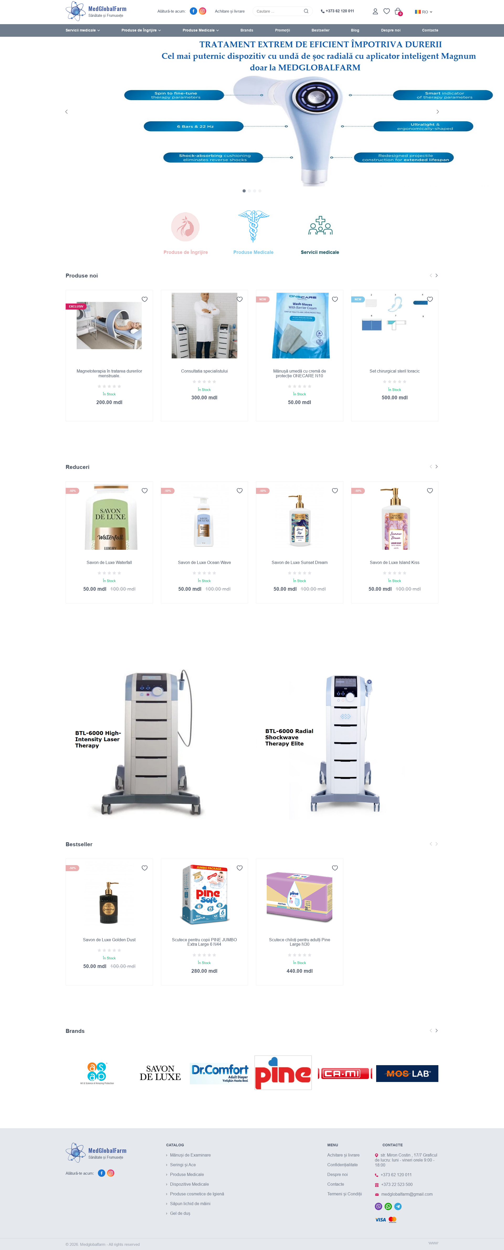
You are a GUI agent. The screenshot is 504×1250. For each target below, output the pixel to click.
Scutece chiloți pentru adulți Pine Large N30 (299, 942)
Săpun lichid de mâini (190, 1203)
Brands (246, 30)
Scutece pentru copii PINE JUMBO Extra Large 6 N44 (204, 942)
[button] (66, 112)
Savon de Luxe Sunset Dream (300, 562)
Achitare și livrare (230, 11)
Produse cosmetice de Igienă (197, 1193)
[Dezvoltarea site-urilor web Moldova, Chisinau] (433, 1243)
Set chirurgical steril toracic (395, 371)
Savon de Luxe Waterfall (109, 562)
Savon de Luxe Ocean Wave (204, 562)
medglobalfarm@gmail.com (407, 1194)
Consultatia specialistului (204, 371)
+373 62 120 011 (339, 11)
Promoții (282, 30)
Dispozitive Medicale (189, 1184)
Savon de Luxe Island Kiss (394, 562)
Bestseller (320, 30)
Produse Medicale (187, 1174)
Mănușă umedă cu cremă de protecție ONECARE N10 (299, 373)
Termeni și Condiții (344, 1193)
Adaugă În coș (109, 441)
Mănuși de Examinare (190, 1155)
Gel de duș (180, 1213)
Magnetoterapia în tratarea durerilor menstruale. (109, 373)
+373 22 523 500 (397, 1184)
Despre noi (391, 30)
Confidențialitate (342, 1164)
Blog (355, 30)
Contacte (430, 30)
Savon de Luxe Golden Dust (109, 939)
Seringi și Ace (183, 1164)
